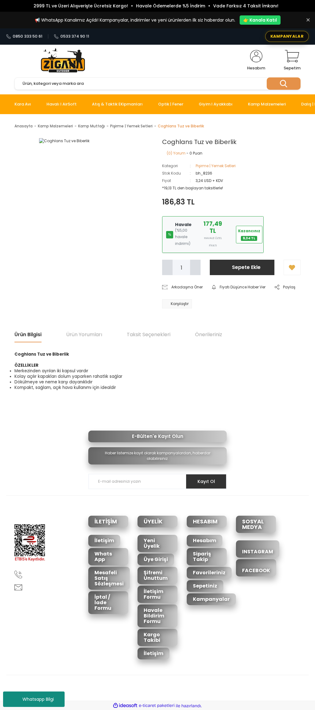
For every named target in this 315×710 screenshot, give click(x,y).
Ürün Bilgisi (28, 334)
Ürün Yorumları (84, 334)
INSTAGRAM (257, 551)
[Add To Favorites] (292, 267)
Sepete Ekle (246, 267)
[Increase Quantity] (195, 267)
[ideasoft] (125, 706)
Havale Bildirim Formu (154, 616)
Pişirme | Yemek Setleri (216, 165)
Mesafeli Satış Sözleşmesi (109, 578)
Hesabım (204, 540)
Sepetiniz (205, 585)
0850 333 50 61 (27, 36)
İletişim (104, 540)
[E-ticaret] (157, 705)
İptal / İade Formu (102, 602)
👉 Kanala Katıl (260, 20)
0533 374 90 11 (74, 36)
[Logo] (62, 60)
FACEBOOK (256, 570)
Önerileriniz (208, 334)
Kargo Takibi (152, 637)
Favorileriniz (209, 572)
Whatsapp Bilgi (38, 699)
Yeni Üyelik (152, 543)
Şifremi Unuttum (156, 575)
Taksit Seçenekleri (148, 334)
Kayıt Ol (206, 481)
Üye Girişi (156, 559)
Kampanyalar (211, 599)
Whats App (103, 556)
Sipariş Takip (202, 556)
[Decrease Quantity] (167, 267)
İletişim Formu (153, 594)
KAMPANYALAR (287, 36)
